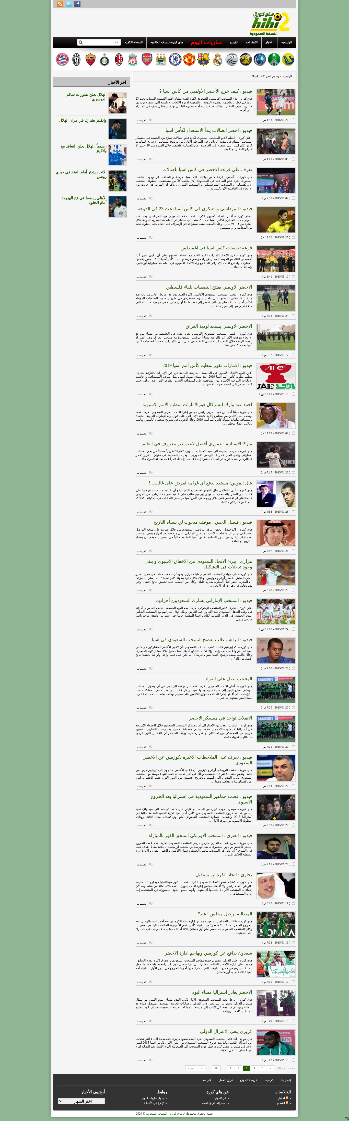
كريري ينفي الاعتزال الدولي (226, 1031)
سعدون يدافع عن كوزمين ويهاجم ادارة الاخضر (208, 953)
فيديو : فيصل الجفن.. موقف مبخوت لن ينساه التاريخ (203, 522)
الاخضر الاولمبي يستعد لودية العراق (219, 326)
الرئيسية (286, 42)
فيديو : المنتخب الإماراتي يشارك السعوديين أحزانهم (204, 600)
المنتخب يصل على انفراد (228, 678)
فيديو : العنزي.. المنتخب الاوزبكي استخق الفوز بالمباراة (200, 835)
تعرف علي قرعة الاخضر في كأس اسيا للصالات (207, 169)
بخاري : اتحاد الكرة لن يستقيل (223, 874)
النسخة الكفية (134, 42)
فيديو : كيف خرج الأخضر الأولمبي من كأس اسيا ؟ (205, 91)
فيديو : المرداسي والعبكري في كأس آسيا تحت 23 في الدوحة (195, 208)
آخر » (191, 1068)
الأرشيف (269, 1080)
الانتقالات (252, 42)
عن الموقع (220, 1097)
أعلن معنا (206, 1080)
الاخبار (282, 1097)
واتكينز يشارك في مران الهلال (83, 120)
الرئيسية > (285, 76)
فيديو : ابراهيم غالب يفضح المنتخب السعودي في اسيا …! (198, 639)
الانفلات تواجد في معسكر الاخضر (220, 718)
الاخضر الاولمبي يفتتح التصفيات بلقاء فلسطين (209, 287)
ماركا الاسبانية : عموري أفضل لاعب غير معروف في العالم (197, 443)
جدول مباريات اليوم (153, 1097)
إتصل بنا (286, 1080)
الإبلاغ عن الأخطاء (154, 1102)
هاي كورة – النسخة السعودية (164, 1113)
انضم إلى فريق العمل (214, 1102)
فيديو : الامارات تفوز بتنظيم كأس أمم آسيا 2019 (207, 365)
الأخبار (269, 42)
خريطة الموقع (248, 1080)
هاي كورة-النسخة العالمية (166, 42)
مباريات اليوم (206, 42)
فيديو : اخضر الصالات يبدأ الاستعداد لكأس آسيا (209, 130)
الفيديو (234, 42)
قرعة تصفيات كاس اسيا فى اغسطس (216, 247)
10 (216, 1068)
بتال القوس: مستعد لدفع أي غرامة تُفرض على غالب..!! (200, 482)
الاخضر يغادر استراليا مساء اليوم (222, 992)
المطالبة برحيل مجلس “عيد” (225, 913)
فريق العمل (226, 1080)
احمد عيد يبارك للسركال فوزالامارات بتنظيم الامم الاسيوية (197, 404)
